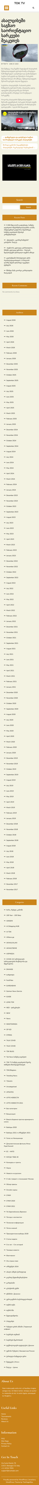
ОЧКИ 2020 (10, 1201)
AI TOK (8, 932)
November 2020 (12, 698)
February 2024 (11, 484)
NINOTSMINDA (11, 1024)
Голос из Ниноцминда (14, 1138)
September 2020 (12, 709)
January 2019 (11, 818)
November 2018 (12, 829)
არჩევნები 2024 (12, 1266)
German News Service (14, 991)
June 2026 (10, 331)
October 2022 (11, 572)
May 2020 (10, 731)
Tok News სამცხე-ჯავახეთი (16, 1057)
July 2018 (9, 851)
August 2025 (10, 386)
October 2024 (11, 441)
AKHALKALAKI (11, 943)
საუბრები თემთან (13, 1334)
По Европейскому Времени (16, 1212)
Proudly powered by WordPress (15, 1480)
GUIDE (8, 997)
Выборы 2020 (11, 1127)
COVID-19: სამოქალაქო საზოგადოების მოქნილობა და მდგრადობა (15, 961)
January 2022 (11, 621)
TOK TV (19, 3)
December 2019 (12, 758)
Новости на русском (13, 1173)
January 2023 (11, 556)
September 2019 (12, 775)
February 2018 (11, 879)
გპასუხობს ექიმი (12, 1288)
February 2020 (11, 747)
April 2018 (10, 868)
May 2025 (10, 402)
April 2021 (10, 671)
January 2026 (11, 358)
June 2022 (10, 594)
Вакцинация (10, 1114)
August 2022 (10, 583)
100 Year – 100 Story (13, 915)
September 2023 (12, 512)
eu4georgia (10, 975)
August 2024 (10, 452)
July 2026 (9, 326)
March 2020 (10, 742)
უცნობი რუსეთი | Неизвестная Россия (20, 1351)
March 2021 (10, 676)
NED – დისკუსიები (13, 1008)
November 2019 (12, 764)
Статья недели (11, 1239)
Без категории (11, 1108)
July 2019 (9, 786)
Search (19, 200)
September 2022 (12, 577)
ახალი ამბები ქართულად (16, 1272)
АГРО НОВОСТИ (12, 1098)
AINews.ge (10, 937)
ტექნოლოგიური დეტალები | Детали (20, 1345)
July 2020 (9, 720)
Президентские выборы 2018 (17, 1234)
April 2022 (10, 605)
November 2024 (12, 435)
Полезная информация (15, 1223)
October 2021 (11, 638)
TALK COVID (10, 1040)
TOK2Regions (11, 1070)
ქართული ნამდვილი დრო (16, 1356)
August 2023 (10, 517)
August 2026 (10, 320)
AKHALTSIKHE (11, 948)
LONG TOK (10, 1002)
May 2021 (10, 665)
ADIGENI (9, 921)
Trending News (11, 1076)
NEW (8, 1013)
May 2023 (10, 534)
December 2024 (12, 430)
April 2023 (10, 539)
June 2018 (10, 857)
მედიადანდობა (12, 1316)
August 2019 (10, 780)
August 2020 (10, 714)
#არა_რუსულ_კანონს (14, 910)
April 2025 (10, 408)
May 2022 (10, 599)
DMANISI (9, 969)
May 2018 (10, 862)
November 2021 (12, 632)
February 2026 (11, 353)
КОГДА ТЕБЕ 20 (12, 1157)
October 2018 (11, 835)
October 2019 (11, 769)
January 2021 (11, 687)
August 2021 (10, 649)
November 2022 (12, 567)
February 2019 (11, 813)
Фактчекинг (10, 1256)
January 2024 (11, 490)
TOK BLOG (10, 1051)
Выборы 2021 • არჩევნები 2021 (18, 1133)
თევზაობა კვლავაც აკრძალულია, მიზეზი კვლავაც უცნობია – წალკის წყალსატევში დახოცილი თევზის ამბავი (19, 250)
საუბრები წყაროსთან (14, 1340)
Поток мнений (11, 1228)
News (8, 1018)
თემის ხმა (10, 1310)
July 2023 (9, 523)
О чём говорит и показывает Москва (20, 1179)
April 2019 (10, 802)
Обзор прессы (11, 1184)
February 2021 (11, 681)
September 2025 (12, 380)
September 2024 (12, 446)
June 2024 (10, 462)
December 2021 (12, 627)
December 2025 (12, 364)
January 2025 (11, 424)
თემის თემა (10, 1305)
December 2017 (12, 884)
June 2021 (10, 660)
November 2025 (12, 369)
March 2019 (10, 807)
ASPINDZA (10, 954)
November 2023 (12, 501)
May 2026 (10, 337)
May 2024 (10, 468)
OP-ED (8, 1029)
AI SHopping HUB (12, 926)
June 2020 (10, 725)
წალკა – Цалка (12, 1367)
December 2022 (12, 561)
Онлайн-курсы (11, 1190)
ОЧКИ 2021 (10, 1206)
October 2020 (11, 703)
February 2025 (11, 419)
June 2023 (10, 528)
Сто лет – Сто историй (14, 1245)
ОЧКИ (8, 1195)
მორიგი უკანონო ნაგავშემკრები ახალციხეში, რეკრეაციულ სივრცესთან (18, 146)
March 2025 (10, 413)
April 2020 (10, 736)
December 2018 (12, 824)
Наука (8, 1168)
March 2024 (10, 479)
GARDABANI (11, 986)
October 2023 (11, 506)
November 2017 (12, 889)
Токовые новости (12, 1250)
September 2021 (12, 643)
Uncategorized (11, 1087)
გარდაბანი (10, 1283)
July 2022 (9, 588)
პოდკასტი (10, 1321)
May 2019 (10, 796)
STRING (9, 1035)
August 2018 (10, 846)
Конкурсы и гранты (13, 1162)
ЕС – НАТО (10, 1151)
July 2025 (9, 391)
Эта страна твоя (12, 1261)
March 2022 (10, 610)
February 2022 (11, 616)
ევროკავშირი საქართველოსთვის (19, 1299)
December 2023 (12, 495)
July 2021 (9, 654)
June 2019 (10, 791)
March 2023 (10, 545)
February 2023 (11, 550)
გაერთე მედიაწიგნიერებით (16, 1277)
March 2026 (10, 348)
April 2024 (10, 473)
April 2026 (10, 342)
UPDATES (10, 1092)
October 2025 (11, 375)
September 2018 (12, 840)
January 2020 (11, 753)
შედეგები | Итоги (12, 1362)
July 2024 (9, 457)
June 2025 (10, 397)
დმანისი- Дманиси (13, 1294)
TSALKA (9, 1081)
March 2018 (10, 873)
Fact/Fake (9, 980)
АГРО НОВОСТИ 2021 (14, 1103)
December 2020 (12, 692)
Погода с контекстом (14, 1217)
